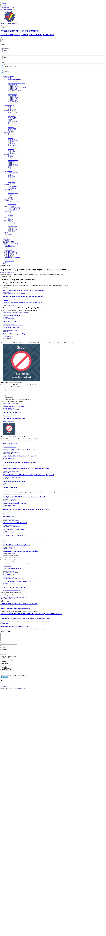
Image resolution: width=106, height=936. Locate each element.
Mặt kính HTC (11, 150)
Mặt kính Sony (11, 149)
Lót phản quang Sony (12, 230)
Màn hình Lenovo (11, 167)
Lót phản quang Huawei (12, 226)
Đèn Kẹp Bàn (10, 130)
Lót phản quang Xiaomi (12, 227)
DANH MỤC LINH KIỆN (8, 76)
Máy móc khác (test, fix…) (13, 123)
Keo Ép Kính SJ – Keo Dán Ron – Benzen (13, 190)
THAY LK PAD (8, 250)
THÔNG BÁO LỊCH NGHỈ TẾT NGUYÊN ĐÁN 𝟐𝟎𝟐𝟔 (14, 626)
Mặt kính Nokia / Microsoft (13, 146)
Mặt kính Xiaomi (11, 141)
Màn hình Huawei (11, 162)
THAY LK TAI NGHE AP (10, 246)
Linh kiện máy (10, 127)
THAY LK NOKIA (9, 258)
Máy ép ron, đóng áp (12, 122)
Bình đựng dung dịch (12, 173)
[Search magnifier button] (1, 41)
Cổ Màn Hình (8, 184)
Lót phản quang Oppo (12, 224)
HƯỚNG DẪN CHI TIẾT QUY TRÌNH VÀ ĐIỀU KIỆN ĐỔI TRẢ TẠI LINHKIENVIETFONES (31, 614)
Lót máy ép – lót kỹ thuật (10, 132)
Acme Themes (23, 688)
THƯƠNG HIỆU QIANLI (13, 95)
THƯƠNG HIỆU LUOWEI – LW (14, 90)
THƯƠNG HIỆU (8, 77)
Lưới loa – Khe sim (11, 183)
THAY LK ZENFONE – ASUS (11, 260)
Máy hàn (9, 107)
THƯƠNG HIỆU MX (12, 96)
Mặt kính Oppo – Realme (13, 140)
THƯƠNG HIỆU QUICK (13, 104)
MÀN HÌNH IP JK (11, 82)
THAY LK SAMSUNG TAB (11, 252)
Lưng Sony (10, 216)
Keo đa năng (10, 194)
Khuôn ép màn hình (12, 128)
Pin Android (10, 219)
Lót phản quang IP (11, 221)
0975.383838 (14, 669)
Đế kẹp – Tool (10, 178)
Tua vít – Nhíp (10, 177)
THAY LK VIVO (8, 256)
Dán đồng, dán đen (11, 182)
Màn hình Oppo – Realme (13, 160)
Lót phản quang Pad (12, 222)
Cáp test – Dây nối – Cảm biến (14, 207)
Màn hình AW (10, 155)
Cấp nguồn (10, 108)
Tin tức (4, 262)
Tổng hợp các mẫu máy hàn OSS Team (8, 598)
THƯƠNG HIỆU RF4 (12, 100)
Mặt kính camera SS (12, 204)
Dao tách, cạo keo (11, 176)
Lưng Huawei (10, 213)
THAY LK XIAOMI (9, 254)
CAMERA (7, 200)
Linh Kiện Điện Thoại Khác (10, 235)
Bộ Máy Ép (5, 238)
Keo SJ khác (10, 197)
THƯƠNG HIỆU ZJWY (13, 88)
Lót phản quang (8, 220)
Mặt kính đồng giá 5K (12, 153)
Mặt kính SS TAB (11, 139)
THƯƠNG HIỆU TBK (12, 94)
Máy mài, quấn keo (11, 124)
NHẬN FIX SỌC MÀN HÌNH (11, 243)
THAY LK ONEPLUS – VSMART (12, 257)
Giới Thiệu (5, 263)
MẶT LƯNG (8, 211)
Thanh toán (2, 685)
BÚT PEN (7, 244)
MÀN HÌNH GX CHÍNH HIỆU (14, 79)
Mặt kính (7, 133)
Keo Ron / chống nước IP (13, 193)
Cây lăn (9, 174)
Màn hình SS (10, 157)
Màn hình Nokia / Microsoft (13, 165)
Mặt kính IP (10, 135)
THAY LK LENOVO (9, 261)
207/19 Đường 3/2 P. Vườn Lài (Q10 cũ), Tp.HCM (10, 655)
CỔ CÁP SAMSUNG (12, 186)
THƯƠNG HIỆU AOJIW (13, 86)
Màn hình (7, 154)
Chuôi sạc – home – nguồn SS (14, 208)
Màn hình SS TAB (11, 158)
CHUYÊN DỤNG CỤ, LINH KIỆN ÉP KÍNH (19, 31)
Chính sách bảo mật (4, 684)
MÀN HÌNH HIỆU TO (12, 80)
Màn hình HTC (11, 166)
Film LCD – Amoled (9, 199)
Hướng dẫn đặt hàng (4, 686)
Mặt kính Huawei (11, 143)
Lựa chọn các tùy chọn (15, 292)
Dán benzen (10, 198)
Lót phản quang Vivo (12, 228)
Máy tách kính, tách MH (12, 121)
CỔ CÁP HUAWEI (12, 188)
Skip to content (3, 1)
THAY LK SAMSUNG (10, 251)
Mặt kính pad (10, 137)
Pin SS (9, 218)
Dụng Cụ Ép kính (8, 171)
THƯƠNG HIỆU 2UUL (13, 99)
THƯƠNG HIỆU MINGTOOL (14, 97)
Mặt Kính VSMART (12, 144)
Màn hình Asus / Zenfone (13, 164)
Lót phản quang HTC (12, 231)
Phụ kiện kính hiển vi (12, 115)
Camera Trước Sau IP (12, 202)
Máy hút (9, 120)
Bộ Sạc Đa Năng (11, 131)
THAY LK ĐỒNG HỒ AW (10, 247)
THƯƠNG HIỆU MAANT (13, 93)
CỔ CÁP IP (10, 185)
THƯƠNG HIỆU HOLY (13, 101)
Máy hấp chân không (12, 117)
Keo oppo (10, 196)
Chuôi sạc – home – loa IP (13, 210)
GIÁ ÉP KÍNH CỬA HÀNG (8, 242)
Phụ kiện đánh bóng (12, 129)
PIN (6, 217)
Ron (6, 233)
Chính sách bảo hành (4, 683)
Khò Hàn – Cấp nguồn (9, 105)
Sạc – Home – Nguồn (9, 206)
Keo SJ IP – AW (11, 191)
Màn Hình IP (10, 156)
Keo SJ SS (10, 195)
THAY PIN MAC (8, 245)
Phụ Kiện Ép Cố (8, 189)
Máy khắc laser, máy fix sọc (13, 112)
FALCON (10, 78)
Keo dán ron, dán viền (12, 180)
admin (12, 272)
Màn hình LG (10, 169)
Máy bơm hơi (10, 119)
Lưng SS (9, 212)
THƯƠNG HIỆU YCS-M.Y (13, 85)
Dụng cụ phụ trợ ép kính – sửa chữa (15, 179)
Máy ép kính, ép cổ (11, 116)
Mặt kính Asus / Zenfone (12, 147)
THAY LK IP (8, 249)
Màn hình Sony (11, 168)
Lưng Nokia (10, 215)
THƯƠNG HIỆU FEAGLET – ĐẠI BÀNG (16, 83)
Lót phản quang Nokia (12, 229)
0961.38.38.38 (9, 666)
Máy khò (9, 106)
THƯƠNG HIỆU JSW (12, 89)
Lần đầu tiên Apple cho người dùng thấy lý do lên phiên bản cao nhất (13, 597)
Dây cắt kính (10, 175)
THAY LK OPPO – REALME (11, 253)
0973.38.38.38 (9, 667)
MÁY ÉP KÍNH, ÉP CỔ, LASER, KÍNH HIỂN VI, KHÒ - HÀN (27, 35)
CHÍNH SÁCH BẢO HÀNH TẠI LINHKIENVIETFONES (18, 604)
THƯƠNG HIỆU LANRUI (13, 91)
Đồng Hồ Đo (10, 126)
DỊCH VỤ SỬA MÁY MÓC (8, 241)
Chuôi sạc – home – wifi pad (13, 209)
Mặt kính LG (10, 152)
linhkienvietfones (9, 661)
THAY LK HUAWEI (9, 255)
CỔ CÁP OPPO (11, 187)
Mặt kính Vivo (10, 142)
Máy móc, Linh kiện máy (10, 110)
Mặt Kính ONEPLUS (12, 145)
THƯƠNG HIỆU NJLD (12, 84)
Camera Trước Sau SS (12, 205)
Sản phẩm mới (6, 240)
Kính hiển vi (10, 113)
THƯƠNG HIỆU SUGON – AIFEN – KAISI (17, 87)
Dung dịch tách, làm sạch (13, 172)
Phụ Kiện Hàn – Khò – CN (13, 109)
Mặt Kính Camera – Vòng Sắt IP (14, 201)
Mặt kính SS (10, 138)
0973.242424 (13, 668)
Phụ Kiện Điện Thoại (9, 234)
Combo (6, 232)
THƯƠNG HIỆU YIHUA (13, 98)
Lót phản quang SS (11, 223)
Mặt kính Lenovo (11, 151)
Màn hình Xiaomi (11, 161)
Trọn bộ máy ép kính (12, 111)
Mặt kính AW (10, 134)
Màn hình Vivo (11, 163)
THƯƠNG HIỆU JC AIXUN (14, 102)
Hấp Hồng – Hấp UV (12, 118)
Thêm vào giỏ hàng (10, 305)
